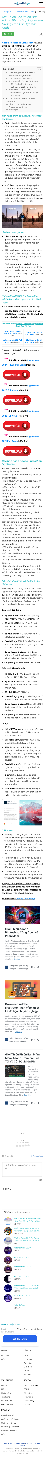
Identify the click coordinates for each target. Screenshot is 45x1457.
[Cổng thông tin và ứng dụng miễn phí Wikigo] (22, 3)
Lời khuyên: (14, 109)
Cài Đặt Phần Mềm (25, 11)
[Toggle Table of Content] (37, 69)
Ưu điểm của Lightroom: (21, 78)
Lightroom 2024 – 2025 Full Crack (11, 332)
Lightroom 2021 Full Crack (33, 341)
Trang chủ (7, 11)
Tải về (9, 34)
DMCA (22, 1445)
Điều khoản (19, 1443)
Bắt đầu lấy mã (20, 1339)
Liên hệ (37, 1443)
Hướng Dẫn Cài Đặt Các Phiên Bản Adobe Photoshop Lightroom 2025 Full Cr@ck (24, 84)
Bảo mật (28, 1443)
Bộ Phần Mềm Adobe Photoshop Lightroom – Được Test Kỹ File (24, 93)
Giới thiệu (8, 1443)
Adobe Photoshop (25, 899)
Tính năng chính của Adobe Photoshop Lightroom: (22, 74)
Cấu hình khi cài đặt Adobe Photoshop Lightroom (20, 105)
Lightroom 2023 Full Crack (33, 333)
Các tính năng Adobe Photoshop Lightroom (20, 99)
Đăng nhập (37, 1156)
